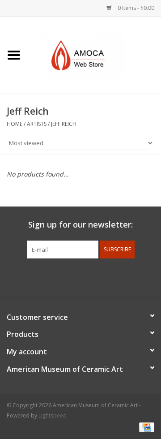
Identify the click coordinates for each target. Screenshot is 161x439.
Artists (37, 124)
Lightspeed (52, 415)
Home (14, 124)
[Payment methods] (145, 426)
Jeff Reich (63, 124)
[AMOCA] (94, 54)
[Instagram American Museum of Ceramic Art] (113, 277)
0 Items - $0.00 (135, 8)
